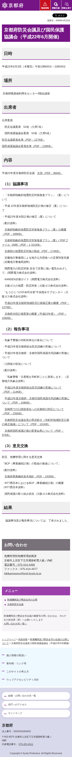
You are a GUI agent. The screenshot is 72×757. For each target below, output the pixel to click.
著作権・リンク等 (16, 663)
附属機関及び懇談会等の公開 (22, 599)
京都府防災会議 (15, 604)
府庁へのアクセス (17, 704)
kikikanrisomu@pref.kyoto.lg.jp (22, 573)
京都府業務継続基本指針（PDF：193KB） (30, 476)
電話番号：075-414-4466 (19, 564)
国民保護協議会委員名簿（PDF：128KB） (27, 146)
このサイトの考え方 (17, 671)
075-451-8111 (26, 744)
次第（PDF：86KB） (50, 173)
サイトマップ (15, 713)
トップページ (9, 639)
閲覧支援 (56, 8)
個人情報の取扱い (16, 655)
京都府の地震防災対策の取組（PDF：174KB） (33, 251)
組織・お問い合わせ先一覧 (22, 695)
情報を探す (66, 8)
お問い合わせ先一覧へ (15, 623)
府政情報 (22, 639)
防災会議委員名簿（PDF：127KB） (23, 139)
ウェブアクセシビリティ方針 (22, 679)
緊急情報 (45, 8)
